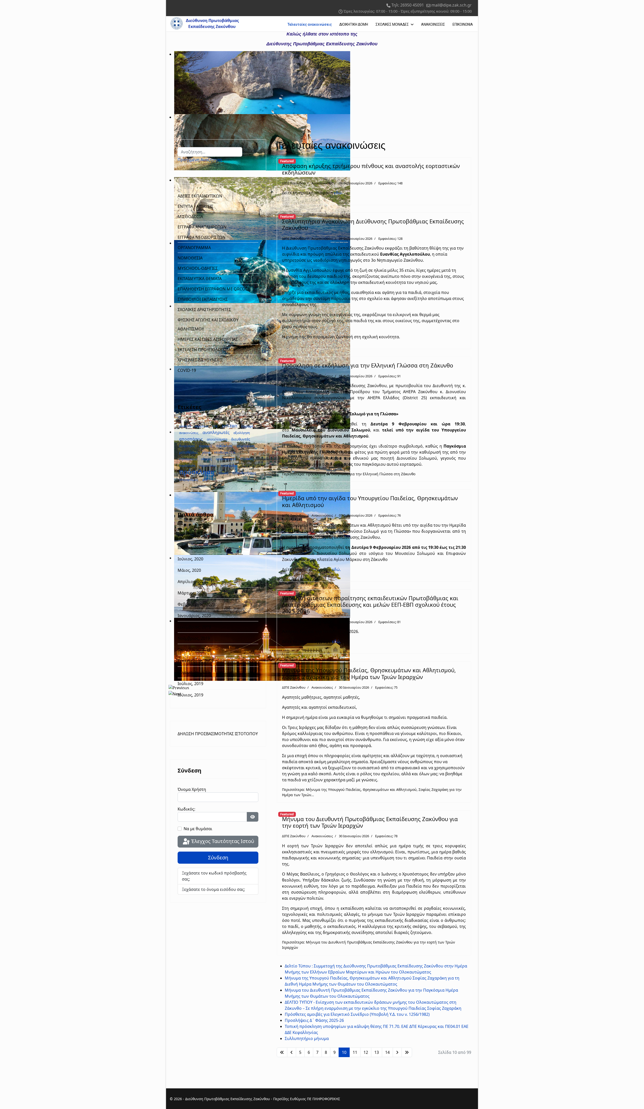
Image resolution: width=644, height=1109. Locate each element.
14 (387, 1052)
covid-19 (185, 426)
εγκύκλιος (224, 445)
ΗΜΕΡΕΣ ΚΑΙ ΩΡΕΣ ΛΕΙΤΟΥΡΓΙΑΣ (208, 339)
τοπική (223, 473)
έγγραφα (247, 426)
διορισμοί (187, 446)
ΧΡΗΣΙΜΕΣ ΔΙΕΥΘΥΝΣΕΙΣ (200, 360)
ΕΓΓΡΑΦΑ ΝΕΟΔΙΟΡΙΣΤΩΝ (201, 237)
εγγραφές (205, 446)
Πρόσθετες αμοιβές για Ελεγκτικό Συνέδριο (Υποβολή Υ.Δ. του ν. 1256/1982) (357, 1014)
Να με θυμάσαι (198, 828)
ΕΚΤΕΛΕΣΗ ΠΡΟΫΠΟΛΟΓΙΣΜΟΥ (207, 349)
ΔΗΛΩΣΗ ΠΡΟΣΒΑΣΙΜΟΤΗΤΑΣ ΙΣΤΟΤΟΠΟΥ (218, 733)
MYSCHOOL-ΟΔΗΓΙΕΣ (198, 268)
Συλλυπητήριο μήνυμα (307, 1038)
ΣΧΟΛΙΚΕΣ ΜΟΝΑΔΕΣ (392, 24)
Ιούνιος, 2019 (190, 695)
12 (366, 1052)
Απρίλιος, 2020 (192, 581)
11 (355, 1052)
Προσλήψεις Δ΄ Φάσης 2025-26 (314, 1020)
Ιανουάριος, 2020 (194, 615)
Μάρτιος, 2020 (192, 593)
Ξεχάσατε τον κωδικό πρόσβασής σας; (214, 876)
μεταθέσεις (188, 452)
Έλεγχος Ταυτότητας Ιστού (222, 841)
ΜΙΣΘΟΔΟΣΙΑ (190, 216)
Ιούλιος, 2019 (190, 683)
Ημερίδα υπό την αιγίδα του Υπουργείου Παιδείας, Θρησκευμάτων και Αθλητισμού (370, 501)
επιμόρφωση (246, 446)
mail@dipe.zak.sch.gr (451, 5)
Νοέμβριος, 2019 (194, 638)
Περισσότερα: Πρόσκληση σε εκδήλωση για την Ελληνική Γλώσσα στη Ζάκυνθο (348, 474)
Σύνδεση (218, 857)
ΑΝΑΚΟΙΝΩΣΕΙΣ (433, 24)
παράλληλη (187, 465)
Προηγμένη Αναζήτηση (200, 159)
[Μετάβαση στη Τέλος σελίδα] (406, 1052)
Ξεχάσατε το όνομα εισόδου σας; (213, 889)
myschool (201, 426)
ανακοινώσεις (188, 433)
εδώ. (338, 192)
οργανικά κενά (226, 459)
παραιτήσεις (208, 465)
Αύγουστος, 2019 (194, 672)
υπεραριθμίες (188, 480)
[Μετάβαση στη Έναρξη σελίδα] (282, 1052)
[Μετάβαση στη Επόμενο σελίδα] (397, 1052)
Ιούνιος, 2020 (190, 559)
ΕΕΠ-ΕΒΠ (229, 425)
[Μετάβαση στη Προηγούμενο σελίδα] (291, 1052)
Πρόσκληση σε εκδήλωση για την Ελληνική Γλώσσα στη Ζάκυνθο (367, 365)
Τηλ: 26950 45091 (407, 5)
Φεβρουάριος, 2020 (196, 604)
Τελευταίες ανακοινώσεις (310, 24)
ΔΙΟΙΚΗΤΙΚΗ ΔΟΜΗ (353, 24)
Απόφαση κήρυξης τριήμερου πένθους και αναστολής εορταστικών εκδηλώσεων (371, 169)
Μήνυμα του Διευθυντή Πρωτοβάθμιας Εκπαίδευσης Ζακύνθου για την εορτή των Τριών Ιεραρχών (370, 822)
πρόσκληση (197, 471)
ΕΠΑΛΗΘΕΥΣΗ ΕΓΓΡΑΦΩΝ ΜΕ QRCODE (214, 289)
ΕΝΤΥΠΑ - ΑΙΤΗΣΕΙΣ (195, 206)
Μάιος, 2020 (189, 570)
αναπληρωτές (216, 432)
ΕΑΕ (215, 426)
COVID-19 (187, 370)
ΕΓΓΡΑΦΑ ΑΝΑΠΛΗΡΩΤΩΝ (202, 227)
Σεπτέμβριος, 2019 (195, 661)
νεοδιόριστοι (225, 452)
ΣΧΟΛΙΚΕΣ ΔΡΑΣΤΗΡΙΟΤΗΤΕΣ (204, 309)
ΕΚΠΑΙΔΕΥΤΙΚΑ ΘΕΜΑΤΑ (200, 278)
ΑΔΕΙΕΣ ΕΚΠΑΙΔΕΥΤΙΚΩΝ (200, 196)
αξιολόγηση (241, 433)
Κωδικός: (186, 809)
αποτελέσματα (217, 439)
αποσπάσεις (191, 439)
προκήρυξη (228, 465)
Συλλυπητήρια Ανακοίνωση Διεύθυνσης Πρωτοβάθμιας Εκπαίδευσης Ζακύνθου (373, 224)
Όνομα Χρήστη (192, 789)
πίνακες (247, 458)
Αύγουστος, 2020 (194, 536)
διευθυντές (240, 439)
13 (376, 1052)
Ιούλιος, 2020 (190, 547)
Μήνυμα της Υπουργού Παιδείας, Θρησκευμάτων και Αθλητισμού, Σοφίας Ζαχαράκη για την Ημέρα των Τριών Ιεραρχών (369, 673)
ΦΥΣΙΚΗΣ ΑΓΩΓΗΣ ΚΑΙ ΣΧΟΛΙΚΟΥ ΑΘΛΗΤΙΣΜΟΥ (208, 324)
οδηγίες (206, 459)
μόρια (206, 452)
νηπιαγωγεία (188, 459)
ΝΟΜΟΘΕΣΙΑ (190, 258)
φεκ (205, 480)
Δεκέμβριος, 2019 (194, 627)
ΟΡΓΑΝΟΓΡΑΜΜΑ (194, 247)
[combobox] (210, 152)
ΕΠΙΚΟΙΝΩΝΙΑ (463, 24)
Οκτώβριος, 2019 (194, 649)
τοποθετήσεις (244, 472)
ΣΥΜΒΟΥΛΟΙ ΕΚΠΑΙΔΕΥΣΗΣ (203, 299)
